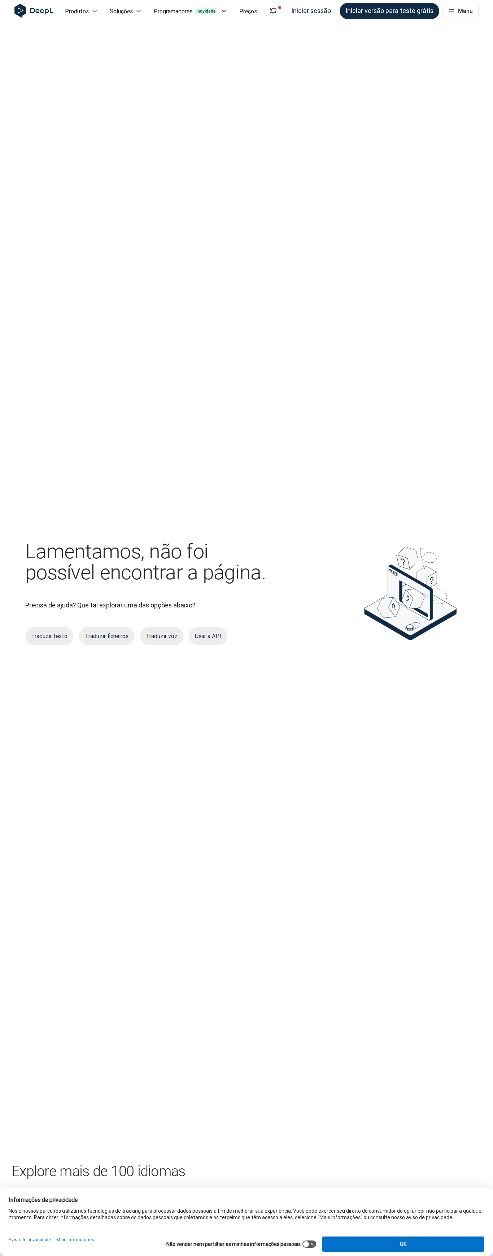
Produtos (77, 11)
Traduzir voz (162, 636)
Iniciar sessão (311, 10)
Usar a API (208, 636)
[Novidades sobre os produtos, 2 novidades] (273, 11)
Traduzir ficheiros (106, 636)
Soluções (121, 11)
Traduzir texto (49, 636)
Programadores (184, 11)
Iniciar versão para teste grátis (389, 10)
